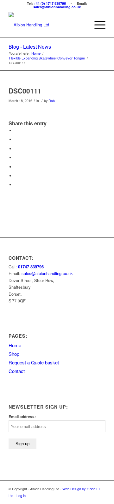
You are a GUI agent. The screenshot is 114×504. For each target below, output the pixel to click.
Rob (51, 100)
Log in (21, 495)
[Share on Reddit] (16, 185)
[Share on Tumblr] (16, 167)
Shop (14, 353)
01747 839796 (31, 267)
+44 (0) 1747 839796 (50, 3)
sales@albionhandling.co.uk (57, 6)
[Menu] (96, 25)
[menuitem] (82, 25)
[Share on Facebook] (16, 131)
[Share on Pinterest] (16, 149)
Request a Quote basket (34, 362)
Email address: (22, 416)
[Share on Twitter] (16, 139)
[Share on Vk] (16, 176)
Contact (17, 371)
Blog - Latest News (30, 46)
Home (15, 345)
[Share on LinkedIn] (16, 158)
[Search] (82, 25)
